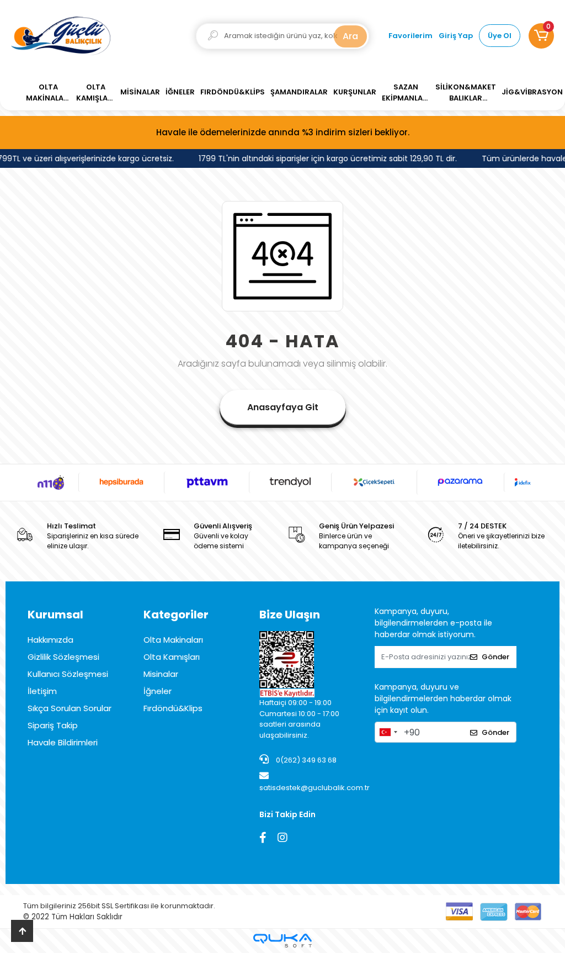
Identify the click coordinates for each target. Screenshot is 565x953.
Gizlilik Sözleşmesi (63, 657)
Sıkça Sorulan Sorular (69, 708)
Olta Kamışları (171, 657)
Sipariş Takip (53, 725)
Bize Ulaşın (289, 614)
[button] (541, 36)
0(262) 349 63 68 (305, 760)
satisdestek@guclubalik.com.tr (314, 787)
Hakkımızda (50, 639)
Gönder (495, 657)
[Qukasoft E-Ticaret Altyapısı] (282, 940)
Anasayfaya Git (282, 407)
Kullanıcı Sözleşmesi (68, 674)
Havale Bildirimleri (63, 742)
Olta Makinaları (173, 639)
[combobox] (388, 732)
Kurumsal (55, 614)
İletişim (42, 691)
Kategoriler (176, 614)
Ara (350, 36)
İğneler (157, 691)
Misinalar (160, 674)
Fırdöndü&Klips (172, 708)
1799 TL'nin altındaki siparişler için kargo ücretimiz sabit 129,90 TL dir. (324, 158)
